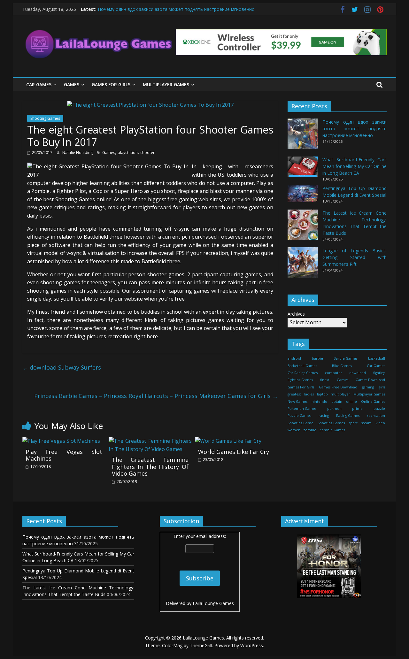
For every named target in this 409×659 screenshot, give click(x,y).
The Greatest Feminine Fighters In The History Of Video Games (150, 466)
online (351, 401)
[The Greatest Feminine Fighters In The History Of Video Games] (150, 440)
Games (71, 84)
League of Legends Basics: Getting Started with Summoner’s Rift (354, 257)
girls (382, 387)
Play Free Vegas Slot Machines (64, 455)
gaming (368, 387)
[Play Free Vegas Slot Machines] (61, 440)
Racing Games (347, 416)
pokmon (334, 408)
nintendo (319, 401)
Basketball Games (302, 366)
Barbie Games (345, 358)
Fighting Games (300, 380)
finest (324, 380)
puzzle (379, 408)
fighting (379, 373)
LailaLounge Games (213, 603)
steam (366, 423)
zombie (309, 430)
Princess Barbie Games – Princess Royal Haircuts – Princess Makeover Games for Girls (156, 396)
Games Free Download (338, 387)
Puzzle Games (299, 416)
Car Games (38, 84)
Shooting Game (300, 423)
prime (357, 408)
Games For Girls (111, 84)
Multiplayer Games (166, 84)
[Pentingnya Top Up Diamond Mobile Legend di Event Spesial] (303, 196)
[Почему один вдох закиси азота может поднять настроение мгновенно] (303, 137)
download (357, 373)
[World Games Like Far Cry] (228, 440)
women (294, 430)
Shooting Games (45, 118)
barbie (317, 358)
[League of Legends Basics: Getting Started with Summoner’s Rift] (303, 265)
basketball (376, 358)
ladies (309, 394)
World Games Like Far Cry (233, 452)
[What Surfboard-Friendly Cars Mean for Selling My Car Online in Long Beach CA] (303, 169)
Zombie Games (332, 430)
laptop (322, 394)
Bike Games (342, 366)
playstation (128, 152)
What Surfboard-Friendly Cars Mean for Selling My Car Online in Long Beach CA (354, 166)
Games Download (370, 380)
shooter (147, 152)
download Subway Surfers (61, 367)
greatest (294, 394)
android (294, 358)
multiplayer (340, 394)
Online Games (373, 401)
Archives (296, 314)
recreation (376, 416)
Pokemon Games (302, 408)
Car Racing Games (303, 373)
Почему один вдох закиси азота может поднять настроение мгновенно (176, 9)
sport (353, 423)
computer (333, 373)
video (380, 423)
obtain (336, 401)
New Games (297, 401)
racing (324, 416)
